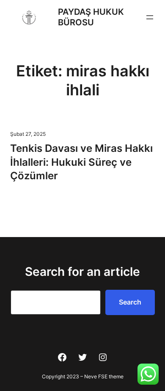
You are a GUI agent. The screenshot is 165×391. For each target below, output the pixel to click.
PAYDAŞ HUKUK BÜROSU (91, 17)
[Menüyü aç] (150, 17)
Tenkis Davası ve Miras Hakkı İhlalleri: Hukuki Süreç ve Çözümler (81, 162)
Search (130, 302)
